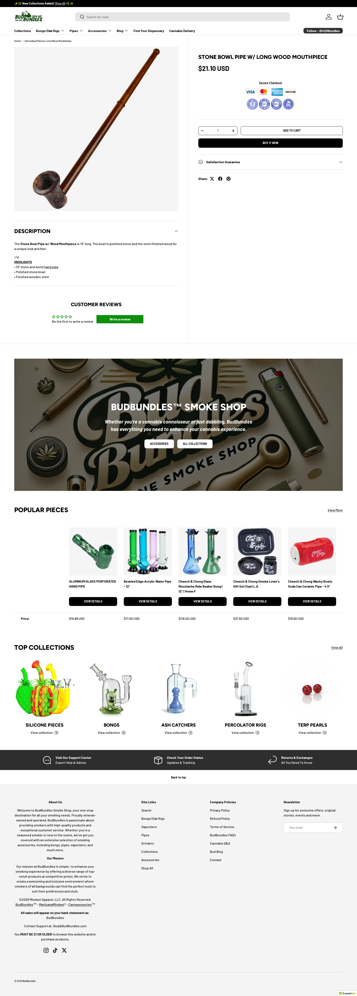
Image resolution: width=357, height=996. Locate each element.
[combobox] (182, 16)
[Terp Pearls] (313, 689)
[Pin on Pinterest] (228, 179)
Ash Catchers (178, 725)
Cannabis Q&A (220, 843)
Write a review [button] (120, 319)
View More (335, 510)
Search (146, 810)
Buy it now (270, 143)
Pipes (74, 31)
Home (17, 41)
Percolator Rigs (245, 725)
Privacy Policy (220, 810)
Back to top (178, 777)
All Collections (195, 443)
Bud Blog (216, 851)
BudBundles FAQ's (223, 835)
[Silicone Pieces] (44, 689)
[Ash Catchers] (178, 689)
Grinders (147, 843)
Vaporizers (149, 827)
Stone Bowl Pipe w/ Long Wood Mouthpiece (48, 41)
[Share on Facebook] (220, 179)
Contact (215, 860)
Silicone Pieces (44, 725)
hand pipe (51, 267)
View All (337, 648)
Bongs (111, 725)
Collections (22, 31)
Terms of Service (222, 827)
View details (93, 601)
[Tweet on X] (212, 179)
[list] (96, 129)
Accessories (97, 31)
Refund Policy (220, 818)
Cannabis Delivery (182, 31)
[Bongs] (111, 689)
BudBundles (24, 904)
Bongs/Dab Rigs (48, 31)
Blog (120, 31)
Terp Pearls (312, 725)
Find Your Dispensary (148, 31)
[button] (340, 16)
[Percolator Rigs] (245, 689)
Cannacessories (80, 904)
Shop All (147, 868)
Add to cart (292, 130)
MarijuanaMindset (51, 904)
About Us (52, 3)
